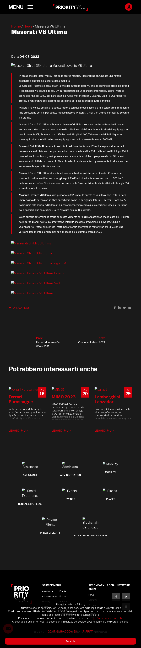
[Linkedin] (119, 307)
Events (62, 591)
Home (16, 26)
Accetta (70, 641)
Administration (49, 596)
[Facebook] (115, 307)
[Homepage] (70, 7)
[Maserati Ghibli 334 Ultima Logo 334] (70, 263)
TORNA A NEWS (20, 307)
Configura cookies (62, 631)
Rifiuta (88, 631)
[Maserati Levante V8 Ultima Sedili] (70, 283)
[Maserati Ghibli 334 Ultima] (70, 253)
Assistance (47, 591)
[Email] (129, 307)
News (27, 26)
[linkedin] (126, 597)
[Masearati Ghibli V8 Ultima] (70, 243)
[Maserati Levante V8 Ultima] (70, 293)
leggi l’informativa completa (106, 618)
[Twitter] (124, 307)
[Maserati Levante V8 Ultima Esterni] (70, 273)
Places (62, 596)
